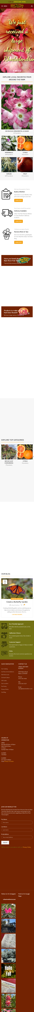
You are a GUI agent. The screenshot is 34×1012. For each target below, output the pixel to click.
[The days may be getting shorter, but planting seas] (8, 971)
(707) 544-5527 (22, 683)
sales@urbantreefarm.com (25, 688)
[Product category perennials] (9, 146)
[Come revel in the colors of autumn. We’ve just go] (8, 911)
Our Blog (3, 692)
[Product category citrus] (25, 146)
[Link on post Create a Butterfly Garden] (17, 588)
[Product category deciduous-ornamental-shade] (17, 109)
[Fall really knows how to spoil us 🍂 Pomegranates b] (8, 1001)
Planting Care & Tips (17, 598)
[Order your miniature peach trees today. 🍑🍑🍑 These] (8, 941)
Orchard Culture (5, 677)
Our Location (4, 683)
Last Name (4, 827)
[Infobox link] (17, 626)
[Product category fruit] (25, 167)
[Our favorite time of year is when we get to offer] (8, 986)
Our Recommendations (7, 671)
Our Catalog (4, 669)
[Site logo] (17, 6)
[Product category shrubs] (9, 167)
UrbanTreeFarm (15, 605)
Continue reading (17, 614)
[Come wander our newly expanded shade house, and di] (8, 926)
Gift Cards (4, 680)
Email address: (5, 834)
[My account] (32, 6)
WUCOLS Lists (5, 674)
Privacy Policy (5, 689)
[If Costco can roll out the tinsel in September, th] (8, 956)
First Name (4, 819)
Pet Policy (4, 686)
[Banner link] (17, 260)
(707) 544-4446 (20, 2)
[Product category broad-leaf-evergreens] (9, 455)
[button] (14, 71)
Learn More (18, 200)
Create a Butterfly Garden (17, 602)
